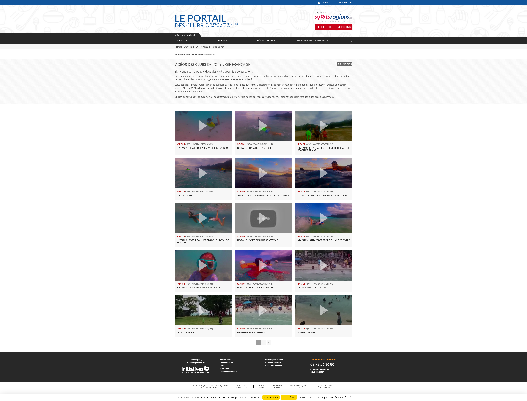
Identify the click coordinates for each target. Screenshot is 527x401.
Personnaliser (307, 397)
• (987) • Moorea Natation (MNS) (195, 144)
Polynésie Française (210, 46)
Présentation (225, 359)
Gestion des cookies (277, 386)
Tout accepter (271, 397)
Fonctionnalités (226, 362)
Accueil (177, 54)
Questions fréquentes (319, 369)
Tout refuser (288, 397)
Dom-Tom (189, 46)
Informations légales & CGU (299, 386)
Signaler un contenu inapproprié (325, 386)
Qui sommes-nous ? (228, 372)
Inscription (224, 368)
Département (265, 40)
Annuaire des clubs (273, 362)
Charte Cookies (261, 386)
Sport (180, 40)
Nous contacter (317, 372)
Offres (222, 365)
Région (221, 40)
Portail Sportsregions (274, 359)
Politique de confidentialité (241, 386)
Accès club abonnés (273, 365)
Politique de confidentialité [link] (332, 397)
